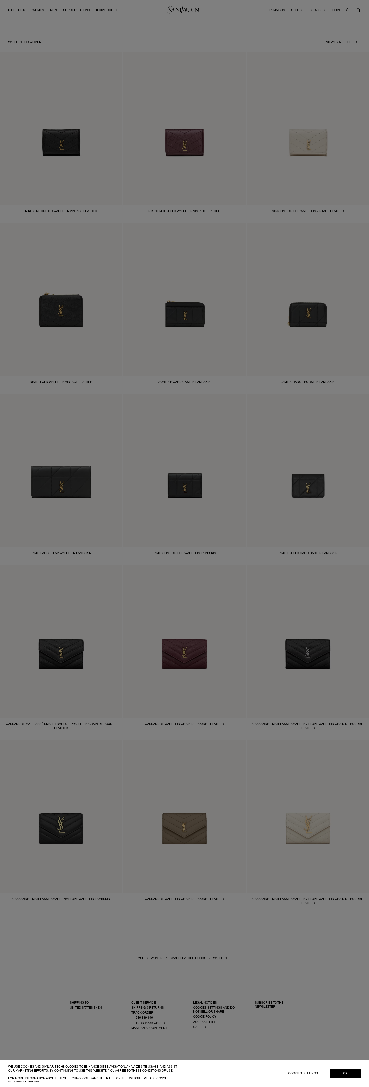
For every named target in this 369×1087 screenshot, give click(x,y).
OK (345, 1073)
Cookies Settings (303, 1073)
